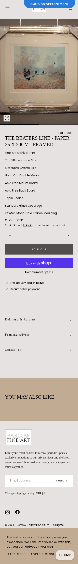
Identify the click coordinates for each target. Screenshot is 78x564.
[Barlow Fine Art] (18, 437)
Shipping (28, 225)
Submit (62, 480)
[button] (7, 7)
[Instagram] (7, 512)
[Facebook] (17, 512)
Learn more (16, 554)
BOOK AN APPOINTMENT (49, 4)
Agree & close (43, 554)
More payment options (39, 272)
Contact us (13, 349)
